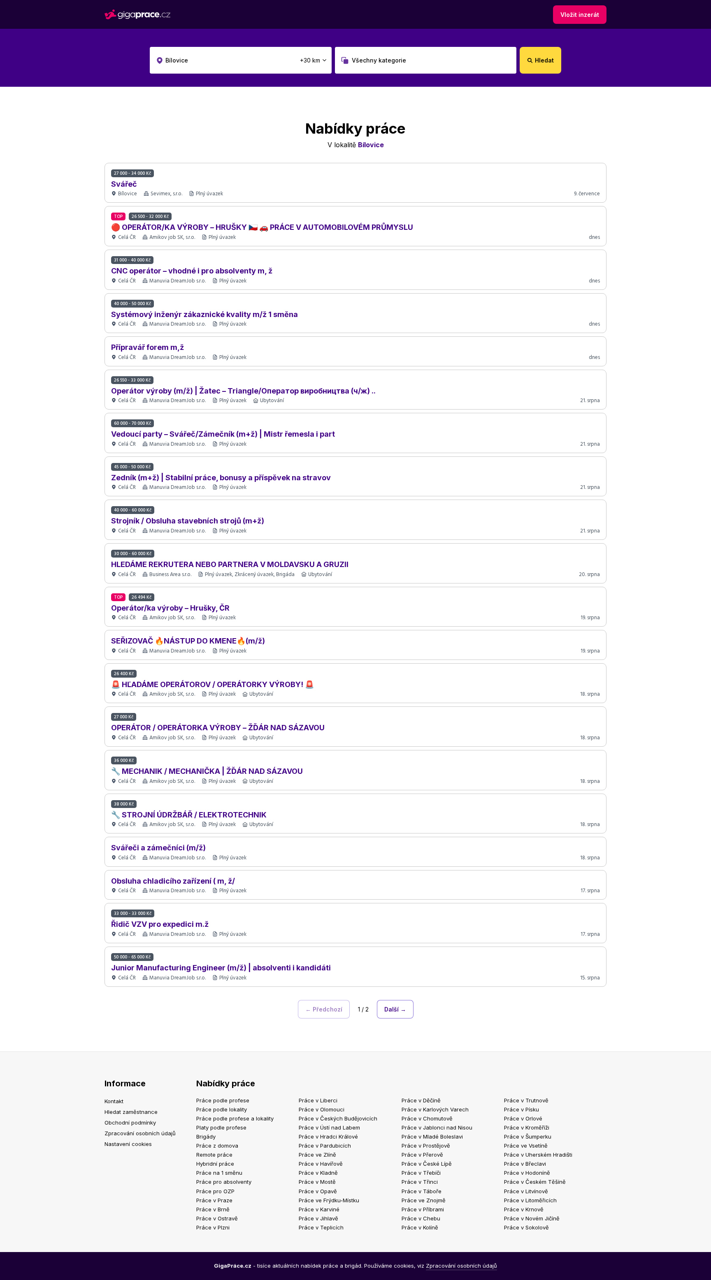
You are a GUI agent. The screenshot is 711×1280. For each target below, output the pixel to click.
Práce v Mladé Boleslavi (432, 1136)
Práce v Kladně (318, 1172)
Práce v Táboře (421, 1191)
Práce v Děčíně (421, 1100)
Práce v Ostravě (217, 1218)
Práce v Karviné (319, 1209)
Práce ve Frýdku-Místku (329, 1200)
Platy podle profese (221, 1127)
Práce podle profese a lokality (235, 1118)
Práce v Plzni (213, 1227)
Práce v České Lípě (427, 1163)
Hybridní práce (215, 1163)
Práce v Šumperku (527, 1136)
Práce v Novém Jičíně (532, 1218)
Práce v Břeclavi (525, 1163)
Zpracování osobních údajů (140, 1133)
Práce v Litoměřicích (530, 1200)
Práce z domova (217, 1145)
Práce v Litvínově (526, 1191)
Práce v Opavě (318, 1191)
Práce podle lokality (221, 1109)
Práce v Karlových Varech (435, 1109)
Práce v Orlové (523, 1118)
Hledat (544, 60)
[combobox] (241, 60)
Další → (395, 1009)
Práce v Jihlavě (318, 1218)
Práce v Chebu (421, 1218)
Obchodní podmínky (130, 1122)
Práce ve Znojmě (424, 1200)
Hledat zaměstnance (131, 1112)
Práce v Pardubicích (325, 1145)
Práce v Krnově (524, 1209)
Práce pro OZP (215, 1191)
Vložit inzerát (579, 14)
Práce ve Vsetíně (526, 1145)
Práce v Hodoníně (527, 1172)
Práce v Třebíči (421, 1172)
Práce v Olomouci (321, 1109)
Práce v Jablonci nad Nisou (437, 1127)
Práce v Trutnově (526, 1100)
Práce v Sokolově (526, 1227)
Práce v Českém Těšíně (535, 1181)
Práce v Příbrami (423, 1209)
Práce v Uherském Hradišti (538, 1154)
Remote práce (214, 1154)
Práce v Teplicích (321, 1227)
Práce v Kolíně (420, 1227)
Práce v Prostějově (426, 1145)
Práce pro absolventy (223, 1181)
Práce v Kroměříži (526, 1127)
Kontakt (114, 1101)
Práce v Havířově (321, 1163)
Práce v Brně (213, 1209)
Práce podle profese (222, 1100)
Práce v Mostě (317, 1181)
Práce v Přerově (422, 1154)
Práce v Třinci (420, 1181)
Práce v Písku (521, 1109)
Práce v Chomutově (427, 1118)
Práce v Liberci (318, 1100)
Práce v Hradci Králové (328, 1136)
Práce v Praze (214, 1200)
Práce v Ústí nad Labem (329, 1127)
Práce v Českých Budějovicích (338, 1118)
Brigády (206, 1136)
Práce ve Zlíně (317, 1154)
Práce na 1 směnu (219, 1172)
